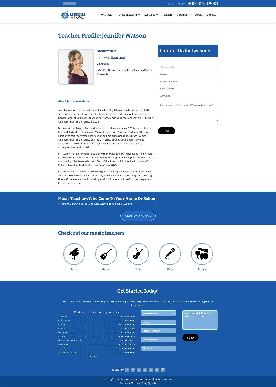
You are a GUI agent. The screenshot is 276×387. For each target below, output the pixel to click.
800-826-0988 (203, 3)
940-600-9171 (127, 324)
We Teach (106, 14)
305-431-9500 (127, 340)
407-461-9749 (127, 344)
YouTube (145, 370)
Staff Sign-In (149, 383)
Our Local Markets (97, 356)
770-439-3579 (127, 316)
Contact (211, 14)
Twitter (133, 370)
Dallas (105, 63)
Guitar (106, 269)
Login (69, 3)
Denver (62, 328)
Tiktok (157, 370)
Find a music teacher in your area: (96, 312)
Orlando (63, 344)
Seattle (62, 348)
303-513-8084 (127, 328)
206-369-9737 (127, 348)
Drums (202, 269)
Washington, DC (67, 352)
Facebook (127, 370)
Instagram (163, 370)
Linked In (139, 370)
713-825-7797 (127, 332)
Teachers (167, 14)
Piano (114, 57)
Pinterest (151, 370)
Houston (63, 332)
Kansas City (65, 336)
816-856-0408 (127, 336)
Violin (138, 269)
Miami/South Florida (70, 340)
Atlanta (62, 316)
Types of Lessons (128, 14)
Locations (149, 14)
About (198, 14)
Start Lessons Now (138, 216)
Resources (182, 14)
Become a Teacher (129, 383)
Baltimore (64, 320)
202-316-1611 (127, 320)
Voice (122, 57)
